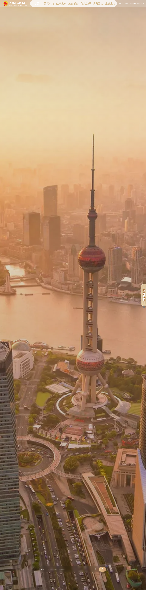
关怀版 (127, 3)
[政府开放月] (143, 295)
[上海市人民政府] (15, 3)
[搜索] (102, 569)
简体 (121, 3)
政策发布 (61, 3)
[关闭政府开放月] (144, 307)
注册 (142, 3)
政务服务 (73, 3)
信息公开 (86, 3)
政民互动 (98, 3)
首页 (36, 3)
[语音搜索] (95, 569)
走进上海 (110, 3)
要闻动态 (49, 3)
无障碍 (133, 3)
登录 (138, 3)
